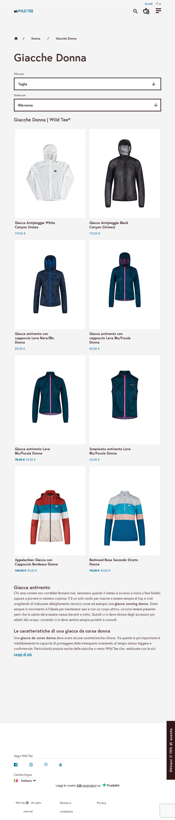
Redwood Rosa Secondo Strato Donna (113, 562)
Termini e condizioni (66, 807)
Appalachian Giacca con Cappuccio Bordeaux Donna (36, 562)
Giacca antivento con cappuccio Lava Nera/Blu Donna (34, 338)
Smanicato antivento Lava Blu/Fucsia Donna (110, 451)
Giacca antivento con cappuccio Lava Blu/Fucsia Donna (110, 338)
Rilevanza (88, 105)
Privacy (101, 803)
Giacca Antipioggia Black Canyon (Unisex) (108, 225)
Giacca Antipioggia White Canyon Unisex (35, 225)
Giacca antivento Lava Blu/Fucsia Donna (32, 451)
